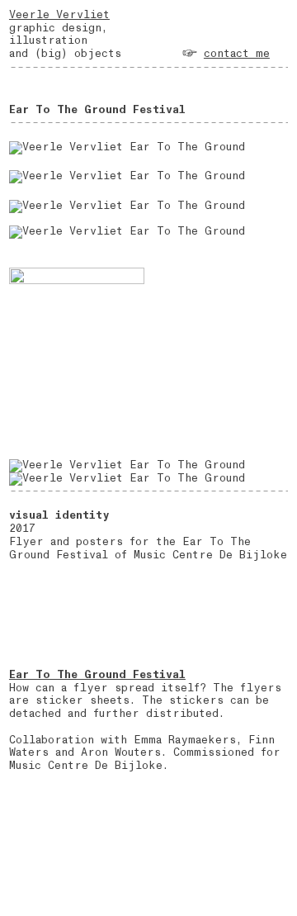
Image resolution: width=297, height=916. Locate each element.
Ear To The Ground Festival (97, 674)
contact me (237, 53)
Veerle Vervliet (59, 14)
